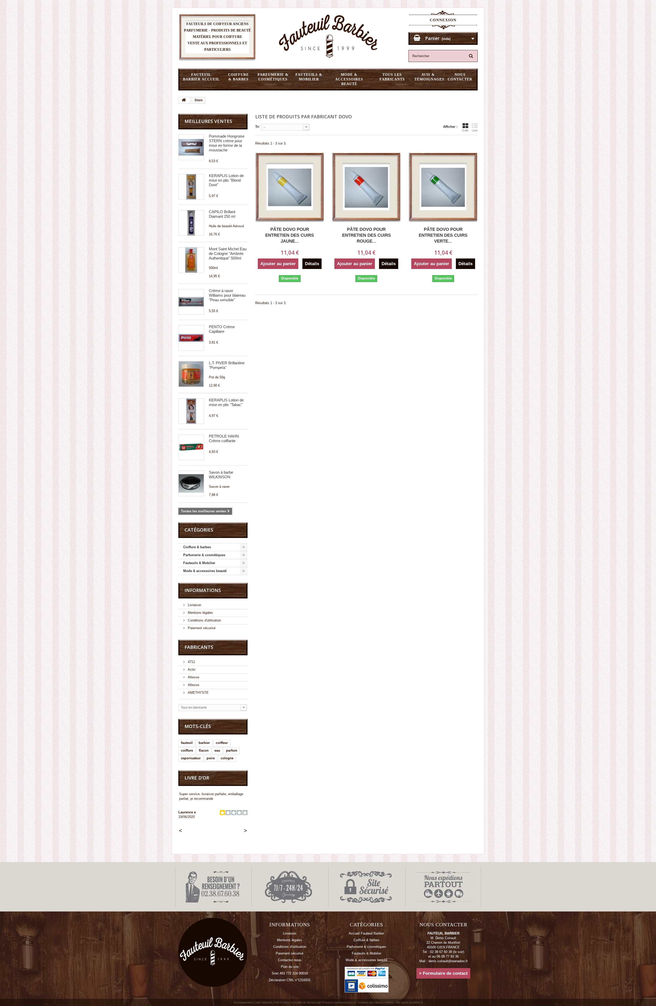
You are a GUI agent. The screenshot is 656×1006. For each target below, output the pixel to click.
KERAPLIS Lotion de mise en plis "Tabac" (226, 402)
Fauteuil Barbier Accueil (201, 77)
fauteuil (187, 743)
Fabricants (198, 647)
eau (217, 750)
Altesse (193, 677)
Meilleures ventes (208, 121)
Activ (191, 669)
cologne (227, 758)
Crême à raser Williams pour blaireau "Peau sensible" (227, 295)
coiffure (187, 750)
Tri (257, 127)
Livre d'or (196, 778)
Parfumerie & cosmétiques (273, 77)
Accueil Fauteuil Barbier (366, 933)
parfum (231, 750)
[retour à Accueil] (184, 100)
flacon (204, 750)
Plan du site (290, 967)
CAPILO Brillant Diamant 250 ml (222, 214)
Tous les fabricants (392, 77)
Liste (475, 130)
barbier (204, 743)
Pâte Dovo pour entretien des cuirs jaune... (289, 235)
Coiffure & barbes (238, 77)
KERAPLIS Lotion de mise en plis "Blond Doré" (226, 180)
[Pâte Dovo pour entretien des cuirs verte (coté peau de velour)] (443, 187)
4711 (191, 662)
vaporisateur (191, 758)
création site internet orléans (375, 1002)
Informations (202, 590)
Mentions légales (200, 613)
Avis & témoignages (429, 77)
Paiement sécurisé (201, 628)
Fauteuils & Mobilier (308, 77)
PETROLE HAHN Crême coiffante (224, 438)
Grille (465, 130)
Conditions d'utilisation (204, 620)
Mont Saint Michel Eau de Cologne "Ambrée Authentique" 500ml (228, 253)
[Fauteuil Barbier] (328, 36)
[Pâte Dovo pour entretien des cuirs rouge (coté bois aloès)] (366, 187)
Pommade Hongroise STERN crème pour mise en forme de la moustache (226, 143)
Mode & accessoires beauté (349, 79)
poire (211, 758)
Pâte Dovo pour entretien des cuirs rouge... (366, 235)
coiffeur (222, 743)
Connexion (443, 20)
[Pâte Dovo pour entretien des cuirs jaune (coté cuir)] (289, 187)
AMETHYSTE (198, 692)
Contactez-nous (289, 960)
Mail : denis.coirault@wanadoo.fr (443, 961)
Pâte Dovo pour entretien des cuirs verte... (443, 235)
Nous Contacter (460, 77)
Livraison (194, 605)
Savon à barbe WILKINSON (221, 474)
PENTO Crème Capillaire (222, 329)
